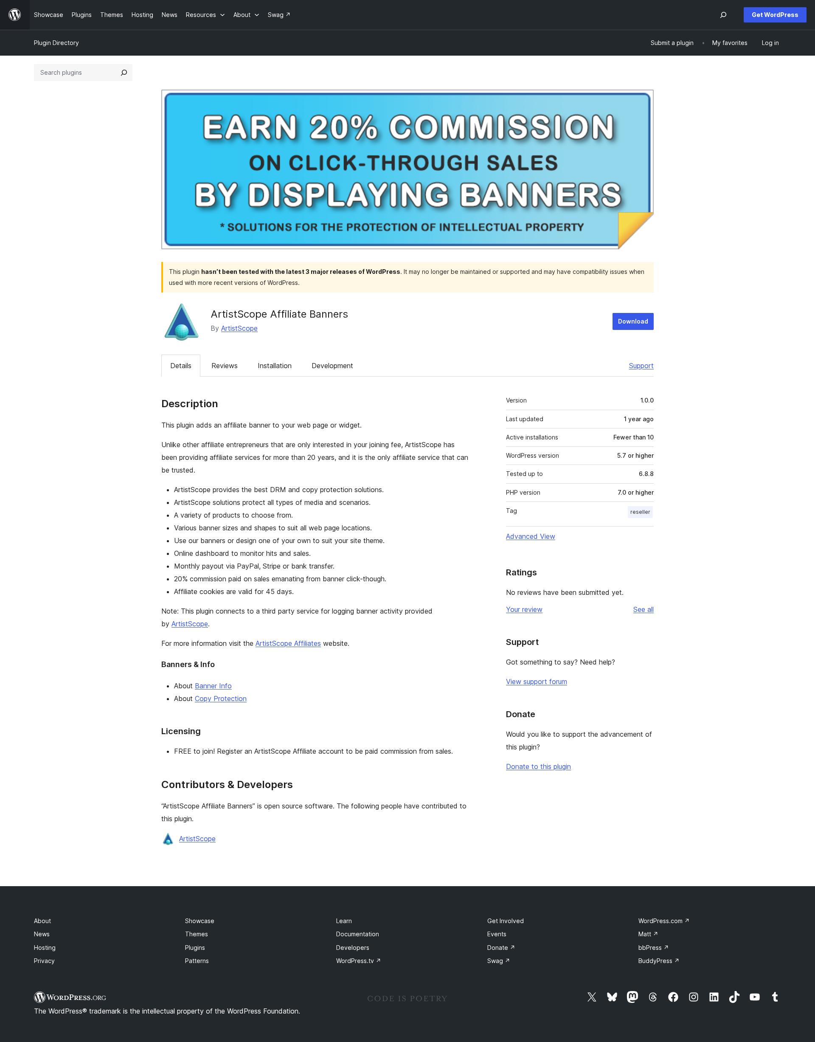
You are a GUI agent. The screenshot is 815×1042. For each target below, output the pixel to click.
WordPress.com (664, 920)
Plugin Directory (56, 42)
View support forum (536, 681)
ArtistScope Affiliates (288, 643)
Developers (352, 947)
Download (633, 321)
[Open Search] (723, 15)
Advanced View (530, 536)
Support (641, 365)
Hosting (45, 947)
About (42, 920)
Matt (648, 934)
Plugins (195, 947)
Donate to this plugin (538, 766)
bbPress (653, 947)
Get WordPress (775, 14)
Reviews (224, 365)
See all (643, 609)
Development (332, 365)
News (42, 934)
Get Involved (505, 920)
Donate (501, 947)
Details (180, 365)
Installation (275, 365)
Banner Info (213, 686)
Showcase (199, 920)
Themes (196, 934)
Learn (344, 920)
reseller (640, 512)
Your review (524, 609)
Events (496, 934)
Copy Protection (221, 698)
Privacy (44, 960)
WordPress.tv (358, 960)
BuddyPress (659, 960)
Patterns (197, 960)
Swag (498, 960)
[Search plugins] (123, 72)
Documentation (357, 934)
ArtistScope (239, 328)
